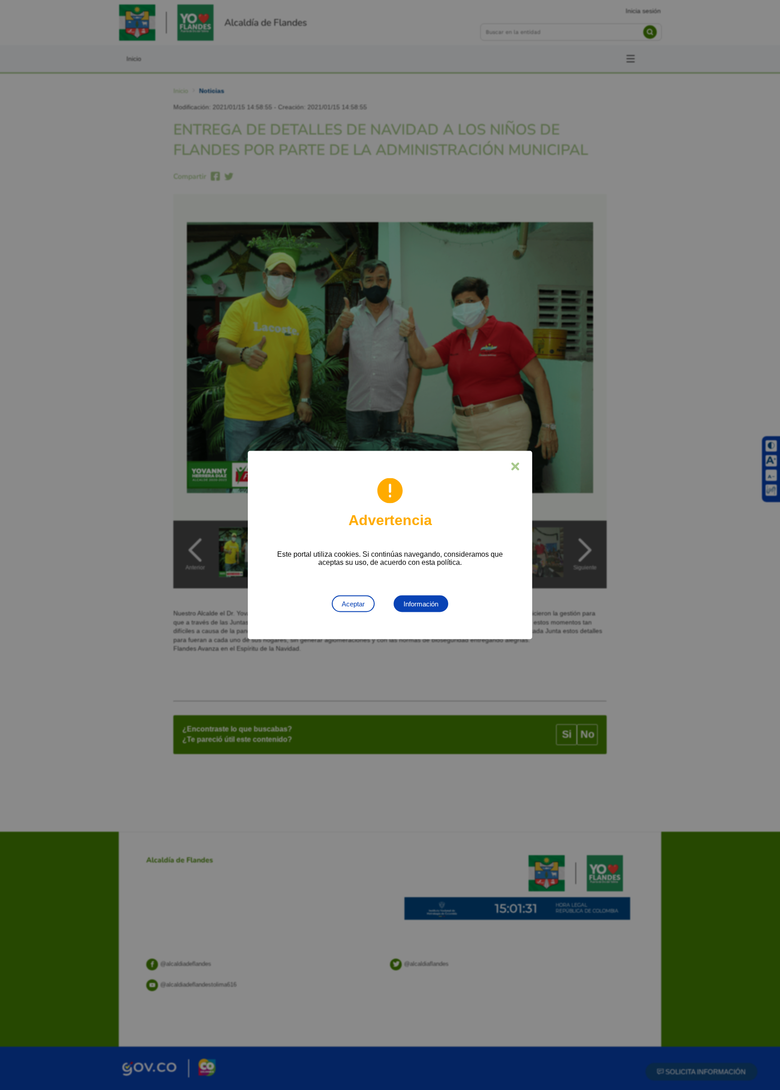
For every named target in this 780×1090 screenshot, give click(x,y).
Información (421, 604)
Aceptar (353, 604)
